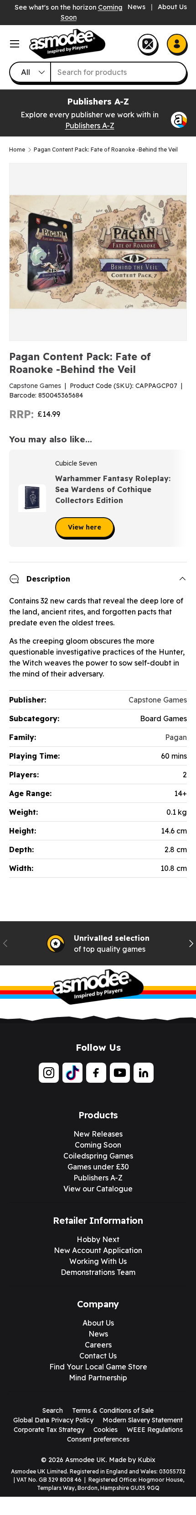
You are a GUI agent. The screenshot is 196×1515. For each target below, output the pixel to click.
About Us (172, 7)
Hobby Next (98, 1239)
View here (84, 527)
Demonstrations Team (98, 1272)
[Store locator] (148, 44)
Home (17, 149)
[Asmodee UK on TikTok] (72, 1073)
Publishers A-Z (89, 125)
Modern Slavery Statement (143, 1420)
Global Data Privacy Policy (53, 1420)
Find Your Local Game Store (98, 1366)
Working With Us (98, 1261)
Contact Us (98, 1355)
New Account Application (98, 1250)
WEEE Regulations (155, 1430)
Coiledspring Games (98, 1155)
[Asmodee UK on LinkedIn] (144, 1073)
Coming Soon (98, 1144)
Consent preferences (98, 1439)
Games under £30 (98, 1166)
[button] (177, 498)
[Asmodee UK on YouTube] (120, 1073)
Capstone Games (35, 386)
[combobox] (98, 72)
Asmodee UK (85, 1460)
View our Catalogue (98, 1188)
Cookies (105, 1430)
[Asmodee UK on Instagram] (49, 1073)
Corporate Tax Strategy (49, 1430)
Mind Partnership (98, 1377)
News (136, 7)
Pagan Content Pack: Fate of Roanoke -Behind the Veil (106, 149)
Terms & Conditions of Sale (113, 1410)
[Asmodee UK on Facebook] (96, 1073)
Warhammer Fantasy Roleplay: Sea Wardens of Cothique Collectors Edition (112, 489)
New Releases (98, 1133)
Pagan (176, 737)
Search (52, 1410)
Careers (98, 1344)
